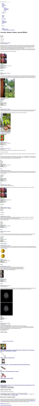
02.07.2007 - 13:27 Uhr (6, 73)
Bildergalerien (6, 9)
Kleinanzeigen (6, 8)
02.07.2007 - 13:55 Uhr (6, 109)
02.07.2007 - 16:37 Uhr (6, 207)
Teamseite (17, 394)
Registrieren (4, 5)
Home (3, 3)
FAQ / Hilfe (13, 394)
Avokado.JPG (2, 98)
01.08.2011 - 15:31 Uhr (6, 266)
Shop (3, 17)
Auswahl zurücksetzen (4, 387)
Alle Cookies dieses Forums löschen (5, 405)
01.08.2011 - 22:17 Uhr (6, 285)
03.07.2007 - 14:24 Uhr (6, 231)
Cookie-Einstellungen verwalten (5, 394)
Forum (3, 4)
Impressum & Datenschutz (24, 394)
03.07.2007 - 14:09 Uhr (6, 216)
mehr (3, 6)
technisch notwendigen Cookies (20, 401)
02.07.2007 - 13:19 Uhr (6, 42)
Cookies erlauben (6, 403)
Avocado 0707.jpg (3, 133)
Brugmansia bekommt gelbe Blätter (8, 341)
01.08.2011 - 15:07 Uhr (6, 245)
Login (3, 12)
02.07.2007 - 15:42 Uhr (6, 148)
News (5, 7)
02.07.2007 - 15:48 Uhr (6, 184)
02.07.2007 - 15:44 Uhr (6, 170)
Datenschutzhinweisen (32, 400)
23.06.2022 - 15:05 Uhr (6, 323)
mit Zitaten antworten (11, 387)
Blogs (5, 10)
